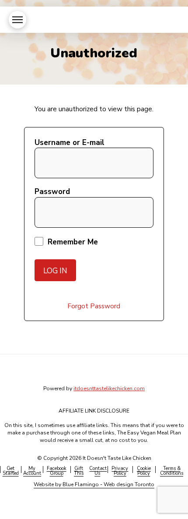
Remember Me (71, 242)
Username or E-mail (69, 143)
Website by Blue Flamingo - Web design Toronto (94, 484)
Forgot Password (93, 306)
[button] (17, 19)
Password (52, 192)
